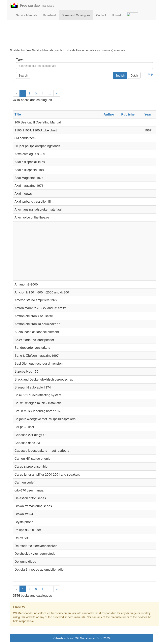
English (120, 75)
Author (109, 114)
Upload (116, 15)
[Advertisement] (84, 34)
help (150, 74)
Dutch (134, 75)
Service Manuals (26, 15)
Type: (20, 59)
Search (23, 75)
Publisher (128, 114)
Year (147, 114)
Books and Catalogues (76, 15)
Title (18, 114)
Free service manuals (36, 5)
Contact (101, 15)
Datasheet (49, 15)
